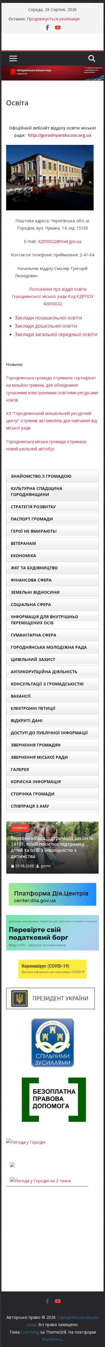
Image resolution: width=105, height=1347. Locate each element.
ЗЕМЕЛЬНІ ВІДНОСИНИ (35, 592)
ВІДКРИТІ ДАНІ (27, 720)
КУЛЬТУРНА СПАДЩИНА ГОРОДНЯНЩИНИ (36, 491)
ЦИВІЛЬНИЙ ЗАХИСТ (33, 659)
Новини (20, 828)
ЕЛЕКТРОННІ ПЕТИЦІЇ (33, 708)
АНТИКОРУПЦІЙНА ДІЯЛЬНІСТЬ (44, 671)
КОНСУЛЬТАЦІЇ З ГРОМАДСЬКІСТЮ (47, 684)
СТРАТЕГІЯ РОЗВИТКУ (33, 506)
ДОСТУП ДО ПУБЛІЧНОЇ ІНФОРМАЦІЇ (49, 732)
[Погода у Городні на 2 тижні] (40, 1180)
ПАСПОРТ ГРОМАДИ (32, 519)
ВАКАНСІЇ (21, 696)
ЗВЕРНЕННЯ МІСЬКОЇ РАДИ (39, 757)
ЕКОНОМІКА (23, 555)
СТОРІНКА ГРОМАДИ (33, 794)
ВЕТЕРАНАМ (23, 543)
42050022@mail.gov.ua (59, 241)
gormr (46, 865)
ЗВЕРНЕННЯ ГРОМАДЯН (36, 745)
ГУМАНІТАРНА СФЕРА (33, 635)
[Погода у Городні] (25, 1142)
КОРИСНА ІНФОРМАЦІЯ (36, 781)
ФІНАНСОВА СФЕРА (31, 580)
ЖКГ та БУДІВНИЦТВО (34, 568)
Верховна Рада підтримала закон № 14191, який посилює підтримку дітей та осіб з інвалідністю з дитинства (52, 847)
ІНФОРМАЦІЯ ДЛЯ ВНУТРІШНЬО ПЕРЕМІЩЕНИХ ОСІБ (44, 619)
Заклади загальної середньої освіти (56, 334)
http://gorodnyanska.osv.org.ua (59, 135)
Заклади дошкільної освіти (46, 326)
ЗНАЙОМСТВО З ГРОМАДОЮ (41, 476)
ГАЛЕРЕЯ (20, 769)
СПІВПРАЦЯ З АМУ (30, 806)
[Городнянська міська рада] (52, 69)
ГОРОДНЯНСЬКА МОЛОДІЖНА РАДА (49, 647)
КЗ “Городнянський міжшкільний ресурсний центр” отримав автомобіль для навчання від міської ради (51, 421)
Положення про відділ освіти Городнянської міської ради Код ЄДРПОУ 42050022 (53, 296)
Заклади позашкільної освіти (48, 317)
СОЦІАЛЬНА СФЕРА (31, 604)
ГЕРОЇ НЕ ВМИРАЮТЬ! (34, 531)
